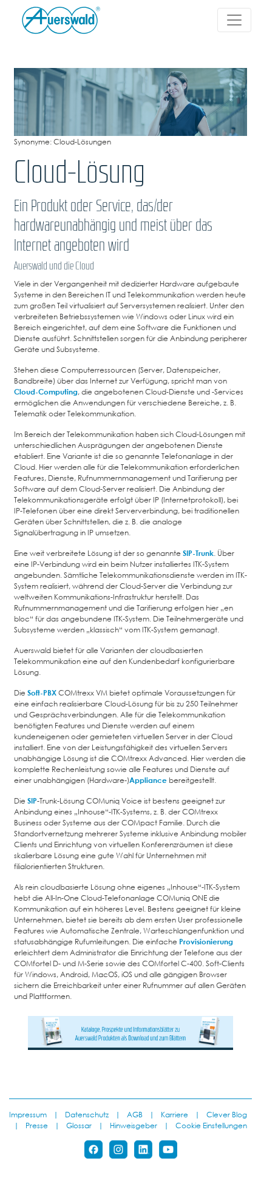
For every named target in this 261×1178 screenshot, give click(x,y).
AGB (135, 1114)
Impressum (28, 1114)
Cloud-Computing (46, 391)
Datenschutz (87, 1114)
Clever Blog (226, 1114)
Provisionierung (206, 941)
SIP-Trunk (198, 552)
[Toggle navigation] (234, 20)
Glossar (79, 1125)
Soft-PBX (41, 692)
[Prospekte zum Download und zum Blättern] (130, 1031)
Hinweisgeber (133, 1125)
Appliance (148, 779)
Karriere (174, 1114)
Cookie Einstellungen (211, 1125)
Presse (36, 1125)
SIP (32, 800)
